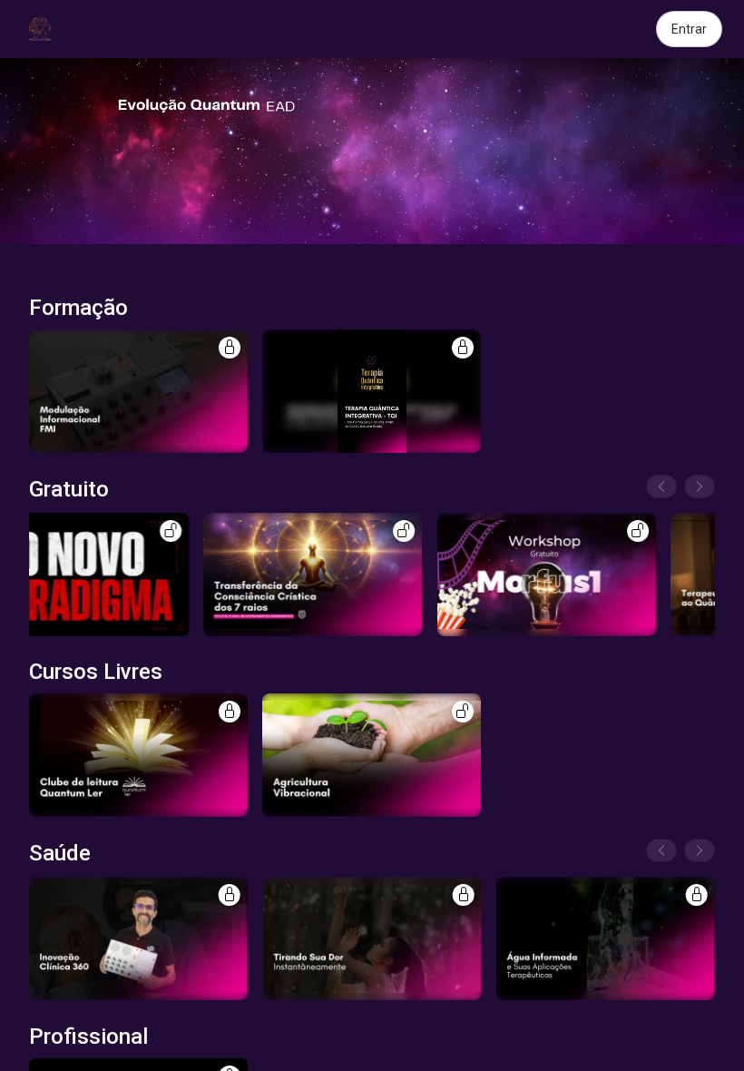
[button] (138, 391)
